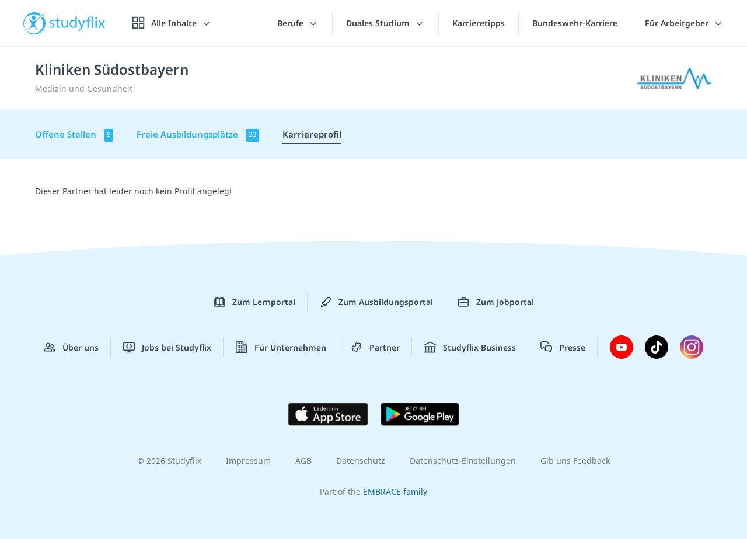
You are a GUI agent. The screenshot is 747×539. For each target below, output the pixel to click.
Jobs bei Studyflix (176, 347)
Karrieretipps (478, 23)
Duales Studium (379, 23)
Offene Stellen (73, 134)
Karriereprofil (311, 134)
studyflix (78, 23)
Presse (572, 347)
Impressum (248, 460)
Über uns (80, 347)
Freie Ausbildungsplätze (197, 134)
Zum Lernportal (263, 301)
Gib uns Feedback (575, 460)
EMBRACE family (395, 491)
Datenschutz (360, 460)
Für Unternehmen (290, 347)
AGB (303, 460)
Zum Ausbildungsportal (385, 301)
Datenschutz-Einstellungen (463, 460)
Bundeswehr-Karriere (574, 23)
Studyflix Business (479, 347)
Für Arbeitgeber (678, 23)
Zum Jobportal (505, 301)
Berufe (291, 23)
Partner (384, 347)
